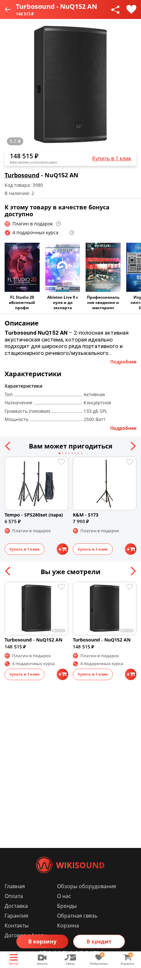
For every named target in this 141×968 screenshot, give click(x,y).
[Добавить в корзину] (62, 549)
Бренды (67, 905)
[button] (8, 446)
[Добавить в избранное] (131, 9)
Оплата (14, 896)
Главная (15, 886)
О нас (64, 896)
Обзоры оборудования (86, 886)
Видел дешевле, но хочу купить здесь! (33, 162)
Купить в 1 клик (111, 158)
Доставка (16, 905)
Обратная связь (77, 915)
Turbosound (22, 175)
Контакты (17, 925)
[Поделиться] (115, 9)
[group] (70, 85)
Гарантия (16, 915)
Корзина (68, 925)
